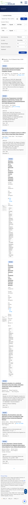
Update (23, 52)
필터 (25, 492)
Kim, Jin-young (10, 200)
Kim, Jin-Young (16, 106)
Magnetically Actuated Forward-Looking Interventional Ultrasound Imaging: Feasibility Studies (13, 70)
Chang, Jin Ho (21, 75)
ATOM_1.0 (16, 498)
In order (3, 40)
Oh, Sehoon (5, 137)
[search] (23, 19)
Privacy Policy (4, 476)
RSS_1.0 (5, 498)
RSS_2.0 (10, 498)
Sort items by (4, 37)
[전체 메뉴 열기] (26, 2)
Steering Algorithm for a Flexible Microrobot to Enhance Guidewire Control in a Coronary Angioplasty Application (11, 170)
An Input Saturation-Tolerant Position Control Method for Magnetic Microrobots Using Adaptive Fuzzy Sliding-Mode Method (13, 445)
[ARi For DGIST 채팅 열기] (24, 501)
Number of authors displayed (6, 48)
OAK (24, 480)
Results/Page (4, 43)
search (21, 2)
